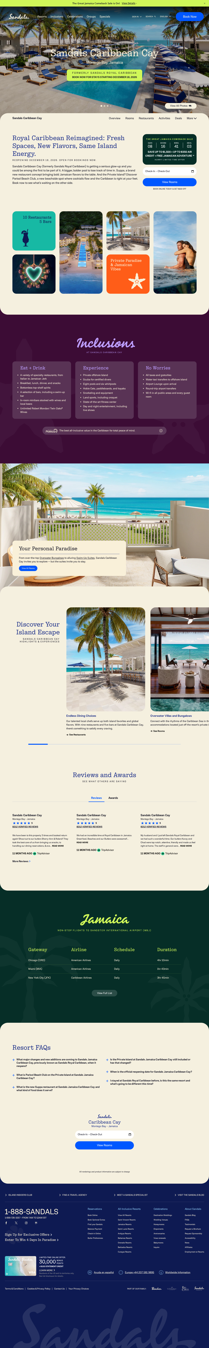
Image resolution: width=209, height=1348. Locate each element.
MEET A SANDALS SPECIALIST (132, 1195)
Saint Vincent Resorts (127, 1219)
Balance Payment (95, 1229)
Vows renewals (160, 1238)
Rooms (129, 118)
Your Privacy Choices (78, 1288)
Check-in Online (94, 1233)
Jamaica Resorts (124, 1224)
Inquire (156, 1247)
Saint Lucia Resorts (126, 1229)
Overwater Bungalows (52, 558)
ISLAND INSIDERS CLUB (20, 1195)
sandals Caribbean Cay (27, 118)
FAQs (187, 1219)
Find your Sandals (95, 1224)
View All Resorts (124, 1215)
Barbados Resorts (125, 1247)
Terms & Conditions (14, 1288)
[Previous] (97, 179)
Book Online (92, 1215)
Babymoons (158, 1242)
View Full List (104, 993)
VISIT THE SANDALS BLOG (191, 1195)
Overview (115, 118)
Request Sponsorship (193, 1233)
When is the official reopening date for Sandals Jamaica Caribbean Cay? (151, 1071)
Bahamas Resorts (125, 1238)
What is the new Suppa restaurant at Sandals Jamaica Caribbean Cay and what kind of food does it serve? (58, 1089)
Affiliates (188, 1247)
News (187, 1242)
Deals (178, 118)
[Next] (181, 179)
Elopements (158, 1229)
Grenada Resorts (124, 1242)
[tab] (96, 797)
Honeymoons (159, 1224)
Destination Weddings (163, 1215)
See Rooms (159, 731)
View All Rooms (28, 568)
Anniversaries (159, 1233)
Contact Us (59, 1288)
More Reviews (20, 861)
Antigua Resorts (124, 1233)
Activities (164, 118)
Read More (58, 845)
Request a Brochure (193, 1229)
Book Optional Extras (96, 1219)
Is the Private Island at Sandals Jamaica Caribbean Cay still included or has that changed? (150, 1061)
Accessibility (190, 1238)
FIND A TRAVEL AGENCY (74, 1195)
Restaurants (146, 118)
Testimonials (190, 1224)
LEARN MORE (46, 1270)
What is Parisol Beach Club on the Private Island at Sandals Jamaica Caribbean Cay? (54, 1076)
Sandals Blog (190, 1215)
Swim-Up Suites (85, 558)
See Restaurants (77, 735)
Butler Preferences (95, 1238)
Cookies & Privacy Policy (38, 1288)
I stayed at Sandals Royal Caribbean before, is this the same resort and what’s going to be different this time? (150, 1082)
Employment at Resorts (194, 1252)
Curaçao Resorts (124, 1252)
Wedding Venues (161, 1219)
